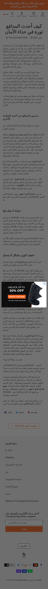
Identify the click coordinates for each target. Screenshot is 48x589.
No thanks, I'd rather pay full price (17, 300)
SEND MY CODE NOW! (17, 296)
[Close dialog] (44, 283)
